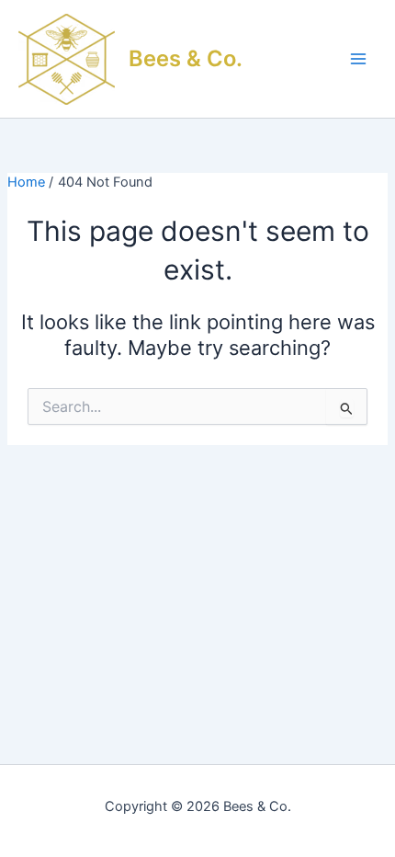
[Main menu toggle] (358, 58)
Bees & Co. (186, 58)
